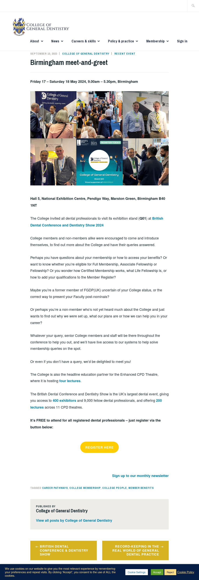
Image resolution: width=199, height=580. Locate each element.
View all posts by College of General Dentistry (74, 520)
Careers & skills (84, 41)
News (55, 41)
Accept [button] (157, 572)
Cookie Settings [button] (137, 572)
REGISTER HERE (99, 447)
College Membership (85, 488)
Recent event (124, 53)
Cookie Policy (185, 572)
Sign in (182, 41)
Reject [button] (170, 572)
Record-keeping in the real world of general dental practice (135, 550)
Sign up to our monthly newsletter (140, 475)
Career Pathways (55, 488)
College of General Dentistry (85, 53)
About (34, 41)
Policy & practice (121, 41)
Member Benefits (141, 488)
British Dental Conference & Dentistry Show (64, 550)
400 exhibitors (64, 400)
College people (114, 488)
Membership (155, 41)
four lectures (69, 380)
